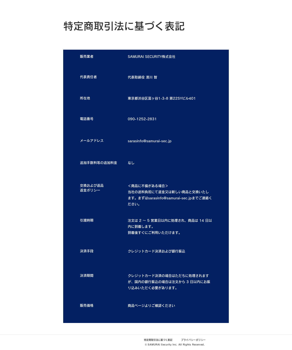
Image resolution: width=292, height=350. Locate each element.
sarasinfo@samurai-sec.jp (150, 141)
